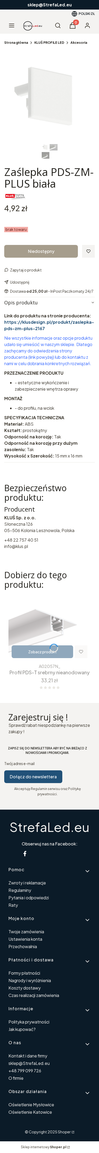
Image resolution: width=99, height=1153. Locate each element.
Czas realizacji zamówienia (33, 995)
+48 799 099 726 (24, 1070)
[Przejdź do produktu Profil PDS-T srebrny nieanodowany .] (49, 627)
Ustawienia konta (25, 939)
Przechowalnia (22, 946)
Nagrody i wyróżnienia (29, 980)
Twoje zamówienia (26, 931)
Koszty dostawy (24, 988)
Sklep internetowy (43, 1147)
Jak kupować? (22, 1029)
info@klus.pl (16, 546)
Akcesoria (78, 43)
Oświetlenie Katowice (30, 1112)
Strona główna (16, 43)
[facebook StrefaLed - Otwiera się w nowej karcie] (25, 853)
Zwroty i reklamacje (27, 883)
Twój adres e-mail (19, 763)
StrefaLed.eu (49, 827)
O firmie (15, 1078)
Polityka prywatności (28, 1022)
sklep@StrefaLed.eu (29, 1063)
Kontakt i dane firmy (27, 1056)
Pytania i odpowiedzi (28, 897)
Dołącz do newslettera (33, 776)
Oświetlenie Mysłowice (31, 1104)
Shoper (64, 1131)
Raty (13, 905)
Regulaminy (19, 890)
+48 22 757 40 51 (21, 540)
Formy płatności (24, 973)
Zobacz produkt (42, 651)
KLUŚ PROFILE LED (49, 43)
